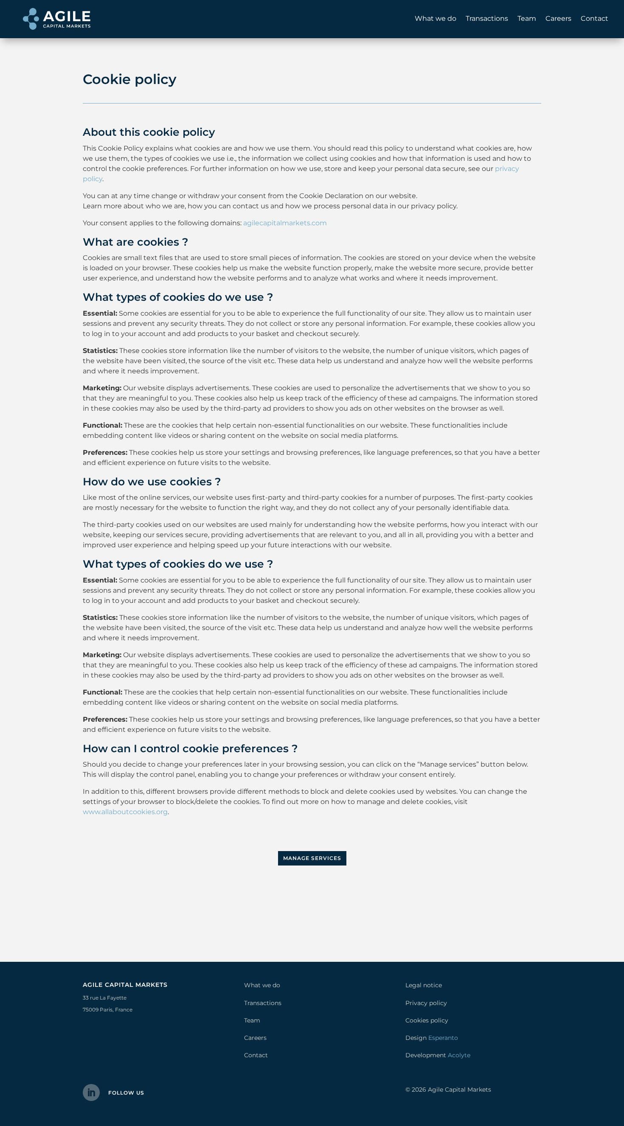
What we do (435, 18)
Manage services (312, 858)
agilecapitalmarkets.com (285, 223)
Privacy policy (426, 1003)
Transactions (487, 18)
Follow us (126, 1093)
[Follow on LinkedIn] (91, 1092)
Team (526, 18)
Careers (558, 18)
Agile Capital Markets (459, 1089)
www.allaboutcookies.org (125, 812)
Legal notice (423, 985)
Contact (594, 18)
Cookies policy (426, 1020)
